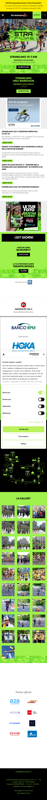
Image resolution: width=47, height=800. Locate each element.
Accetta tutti (23, 429)
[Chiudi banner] (43, 354)
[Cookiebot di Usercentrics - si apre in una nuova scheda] (29, 354)
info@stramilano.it (23, 772)
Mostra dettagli (34, 422)
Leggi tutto (7, 143)
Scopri (24, 271)
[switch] (41, 399)
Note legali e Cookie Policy (23, 791)
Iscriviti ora (23, 67)
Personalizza (23, 436)
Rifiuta (23, 444)
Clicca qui (23, 254)
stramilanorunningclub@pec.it (23, 786)
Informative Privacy (23, 793)
